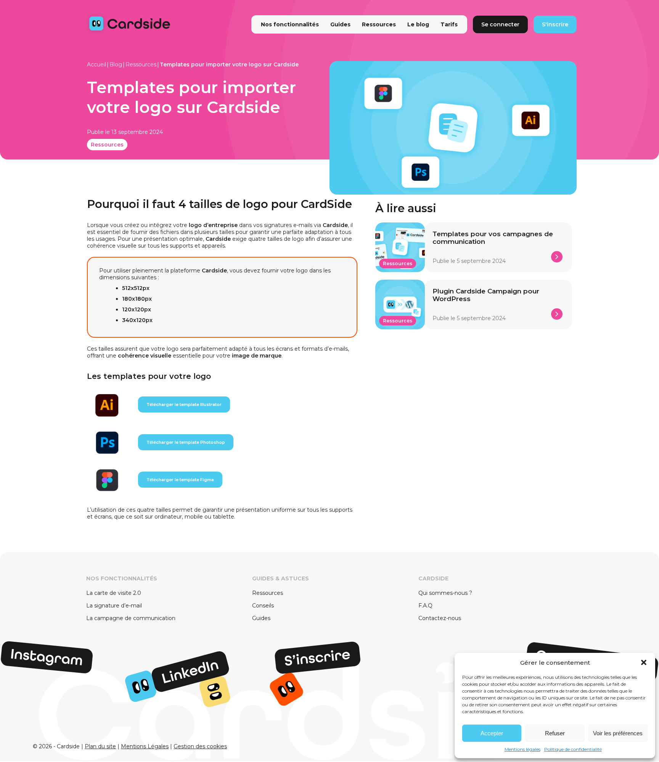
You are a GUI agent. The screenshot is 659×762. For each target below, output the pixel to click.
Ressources (379, 24)
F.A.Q (425, 605)
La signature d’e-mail (114, 605)
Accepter (492, 733)
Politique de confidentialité (573, 749)
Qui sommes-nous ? (445, 593)
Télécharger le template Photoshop (185, 442)
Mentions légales (522, 749)
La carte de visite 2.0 (113, 593)
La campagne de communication (130, 618)
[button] (644, 662)
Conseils (263, 605)
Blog (115, 64)
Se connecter (500, 24)
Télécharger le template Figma (180, 479)
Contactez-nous (439, 618)
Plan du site (100, 746)
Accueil (96, 64)
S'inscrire (555, 24)
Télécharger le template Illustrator (184, 404)
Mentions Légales (145, 746)
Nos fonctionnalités (290, 24)
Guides (340, 24)
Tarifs (449, 24)
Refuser (555, 733)
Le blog (418, 24)
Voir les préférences (618, 733)
